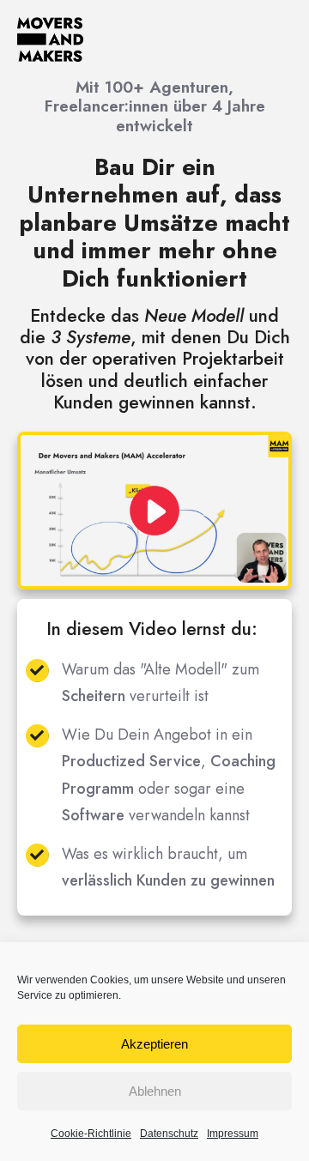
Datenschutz (169, 1134)
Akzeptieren (154, 1044)
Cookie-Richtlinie (91, 1134)
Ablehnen (155, 1091)
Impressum (232, 1134)
